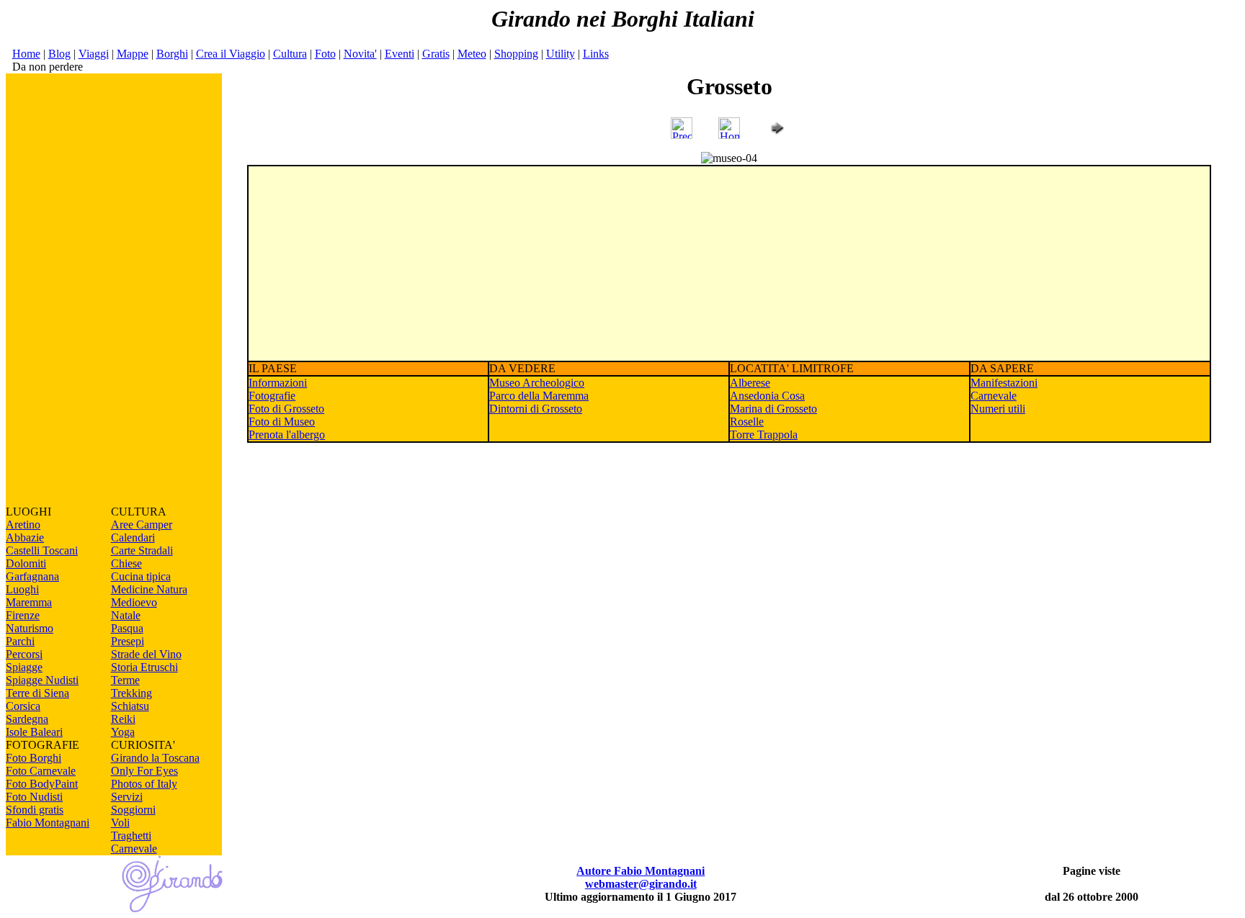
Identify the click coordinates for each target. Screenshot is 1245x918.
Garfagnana (32, 576)
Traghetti (131, 835)
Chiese (126, 563)
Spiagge (24, 667)
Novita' (360, 54)
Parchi (20, 641)
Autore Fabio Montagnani (640, 871)
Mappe (132, 54)
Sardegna (27, 719)
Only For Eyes (144, 771)
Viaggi (94, 54)
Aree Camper (141, 524)
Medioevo (134, 602)
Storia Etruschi (144, 667)
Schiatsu (130, 706)
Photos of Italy (144, 784)
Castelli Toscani (42, 550)
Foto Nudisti (34, 797)
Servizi (127, 797)
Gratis (436, 54)
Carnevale (134, 848)
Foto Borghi (33, 758)
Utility (560, 54)
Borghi (172, 54)
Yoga (123, 732)
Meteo (472, 54)
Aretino (23, 524)
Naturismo (29, 628)
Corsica (23, 706)
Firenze (23, 615)
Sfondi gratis (34, 810)
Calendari (133, 537)
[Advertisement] (114, 289)
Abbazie (25, 537)
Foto (325, 54)
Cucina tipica (141, 576)
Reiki (123, 719)
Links (596, 54)
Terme (125, 680)
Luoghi (22, 589)
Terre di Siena (37, 693)
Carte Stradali (142, 550)
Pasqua (127, 628)
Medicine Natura (149, 589)
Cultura (290, 54)
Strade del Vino (146, 654)
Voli (120, 822)
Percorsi (24, 654)
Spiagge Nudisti (42, 680)
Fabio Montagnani (47, 822)
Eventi (399, 54)
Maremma (29, 602)
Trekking (131, 693)
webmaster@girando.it (641, 884)
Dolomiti (26, 563)
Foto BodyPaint (42, 784)
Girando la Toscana (155, 758)
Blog (59, 54)
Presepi (127, 641)
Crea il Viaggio (230, 54)
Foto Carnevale (41, 771)
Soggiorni (133, 810)
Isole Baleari (34, 732)
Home (26, 54)
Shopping (516, 54)
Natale (125, 615)
